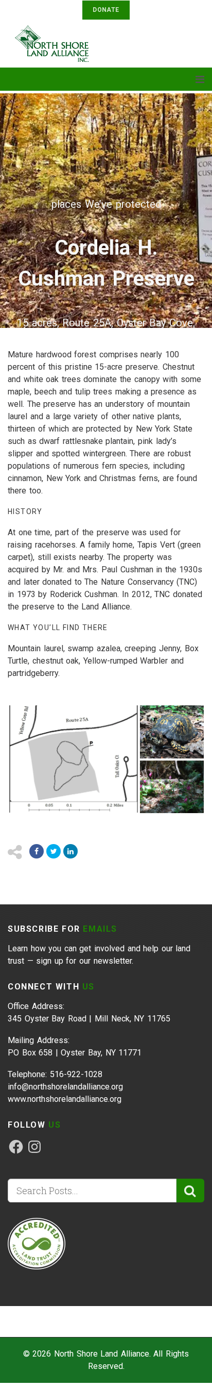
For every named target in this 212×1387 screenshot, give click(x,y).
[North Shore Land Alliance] (56, 43)
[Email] (70, 851)
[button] (73, 759)
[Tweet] (53, 851)
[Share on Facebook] (36, 851)
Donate (106, 9)
